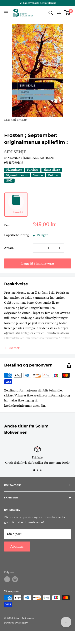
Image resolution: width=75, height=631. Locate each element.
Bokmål (53, 175)
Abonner (17, 546)
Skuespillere (52, 169)
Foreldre (32, 169)
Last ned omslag (15, 120)
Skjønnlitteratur (17, 175)
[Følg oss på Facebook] (7, 579)
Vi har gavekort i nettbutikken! (38, 2)
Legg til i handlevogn (37, 263)
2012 (9, 180)
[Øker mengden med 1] (59, 248)
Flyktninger (14, 169)
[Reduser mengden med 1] (37, 248)
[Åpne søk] (51, 13)
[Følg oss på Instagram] (15, 579)
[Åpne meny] (6, 12)
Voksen (38, 175)
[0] (67, 12)
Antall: (9, 248)
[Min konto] (59, 13)
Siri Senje (15, 152)
